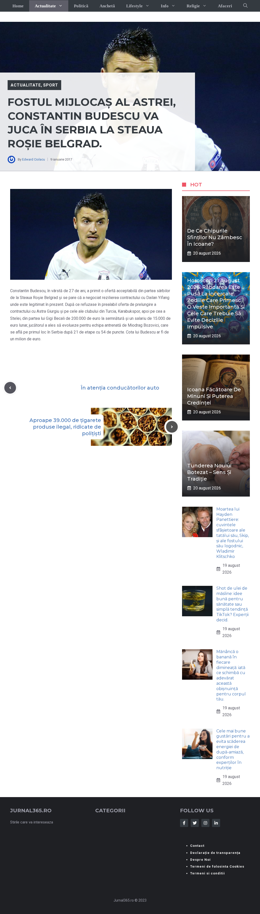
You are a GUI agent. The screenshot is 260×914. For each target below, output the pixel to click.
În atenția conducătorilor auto (120, 388)
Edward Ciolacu (33, 159)
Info (165, 6)
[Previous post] (10, 387)
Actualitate (45, 6)
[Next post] (172, 426)
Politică (81, 6)
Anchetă (107, 6)
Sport (50, 85)
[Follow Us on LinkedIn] (216, 823)
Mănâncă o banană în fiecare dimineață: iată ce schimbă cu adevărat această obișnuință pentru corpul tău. (231, 675)
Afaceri (225, 6)
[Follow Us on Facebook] (184, 823)
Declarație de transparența (215, 853)
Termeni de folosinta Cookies (217, 866)
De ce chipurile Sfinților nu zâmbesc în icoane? (214, 237)
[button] (245, 6)
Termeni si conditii (207, 873)
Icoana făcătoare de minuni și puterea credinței (214, 396)
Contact (197, 846)
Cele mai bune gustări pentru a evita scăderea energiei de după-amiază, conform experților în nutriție (233, 749)
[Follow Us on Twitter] (195, 823)
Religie (193, 6)
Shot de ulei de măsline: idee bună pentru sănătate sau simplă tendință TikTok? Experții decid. (232, 604)
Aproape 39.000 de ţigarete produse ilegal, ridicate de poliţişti (65, 426)
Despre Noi (200, 860)
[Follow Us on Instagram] (205, 823)
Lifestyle (134, 6)
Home (18, 6)
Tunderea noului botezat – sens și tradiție (209, 472)
